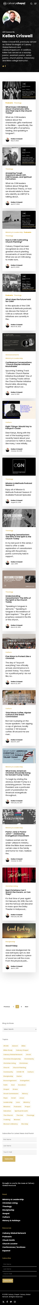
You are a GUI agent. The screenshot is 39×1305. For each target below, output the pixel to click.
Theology (18, 103)
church (6, 1068)
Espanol (6, 1250)
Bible (23, 1046)
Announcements (12, 355)
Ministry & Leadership (14, 232)
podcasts (17, 1107)
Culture (9, 422)
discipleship (8, 1076)
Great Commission (10, 1094)
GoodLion (22, 1085)
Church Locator (10, 1243)
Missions (6, 1107)
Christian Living (12, 886)
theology (30, 1115)
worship (24, 1124)
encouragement (10, 1081)
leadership (7, 1102)
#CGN (5, 1046)
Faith (5, 1085)
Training (6, 1120)
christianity (29, 1059)
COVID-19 (20, 1072)
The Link (19, 1115)
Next (26, 1007)
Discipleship (10, 942)
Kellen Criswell (16, 139)
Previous (7, 1007)
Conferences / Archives (13, 1247)
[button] (35, 4)
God (12, 1085)
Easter (19, 1076)
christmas (23, 1063)
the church (8, 1115)
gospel (6, 1089)
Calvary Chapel (22, 1050)
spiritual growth (21, 1111)
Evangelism (24, 1081)
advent (15, 1046)
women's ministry (10, 1124)
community (8, 1072)
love (18, 1102)
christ (28, 1055)
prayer (27, 1107)
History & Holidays (11, 1220)
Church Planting (19, 1068)
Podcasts (9, 103)
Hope (5, 1098)
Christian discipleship (12, 1059)
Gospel (5, 1213)
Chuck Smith (8, 1240)
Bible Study (7, 1050)
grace (15, 1089)
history (25, 1094)
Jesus (21, 1098)
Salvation (7, 1111)
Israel (13, 1098)
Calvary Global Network (12, 1055)
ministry (26, 1102)
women (17, 1120)
